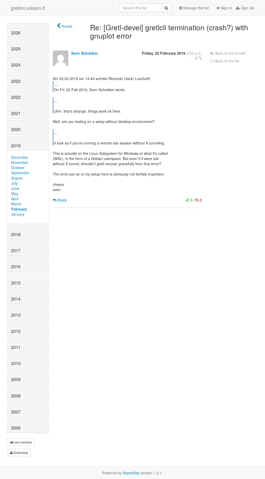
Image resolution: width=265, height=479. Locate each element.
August (17, 177)
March (16, 203)
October (17, 167)
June (15, 188)
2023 (15, 81)
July (14, 183)
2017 (15, 250)
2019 (15, 145)
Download (20, 452)
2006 (15, 428)
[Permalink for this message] (200, 58)
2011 (15, 347)
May (14, 193)
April (14, 198)
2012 (15, 331)
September (20, 172)
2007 (15, 412)
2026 (15, 33)
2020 (15, 129)
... (55, 84)
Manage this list (195, 7)
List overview (22, 442)
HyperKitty (131, 472)
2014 (15, 299)
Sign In (226, 7)
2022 (15, 97)
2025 (15, 49)
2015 (15, 283)
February (19, 209)
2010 (15, 363)
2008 (15, 396)
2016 (15, 266)
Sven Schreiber (84, 53)
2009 (15, 379)
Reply (61, 199)
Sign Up (247, 7)
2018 (15, 234)
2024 (15, 65)
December (19, 157)
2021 (15, 113)
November (19, 162)
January (17, 214)
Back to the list (226, 60)
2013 (15, 315)
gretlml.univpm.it (28, 7)
